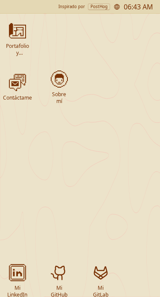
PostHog (99, 6)
